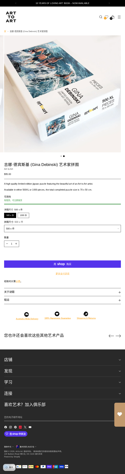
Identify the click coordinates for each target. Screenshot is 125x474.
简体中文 (7, 447)
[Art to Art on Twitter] (25, 428)
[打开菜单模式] (119, 17)
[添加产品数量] (16, 244)
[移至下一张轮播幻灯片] (118, 335)
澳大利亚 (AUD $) (27, 447)
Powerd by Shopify (12, 457)
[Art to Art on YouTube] (30, 428)
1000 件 (23, 214)
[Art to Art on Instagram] (11, 428)
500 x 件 (10, 214)
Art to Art (8, 169)
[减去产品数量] (7, 244)
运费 (18, 281)
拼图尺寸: (13, 222)
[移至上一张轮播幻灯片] (111, 336)
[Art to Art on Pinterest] (16, 428)
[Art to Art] (11, 17)
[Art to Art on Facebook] (6, 428)
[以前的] (15, 3)
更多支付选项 (63, 273)
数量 (6, 237)
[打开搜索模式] (101, 17)
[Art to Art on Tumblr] (20, 428)
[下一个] (109, 3)
